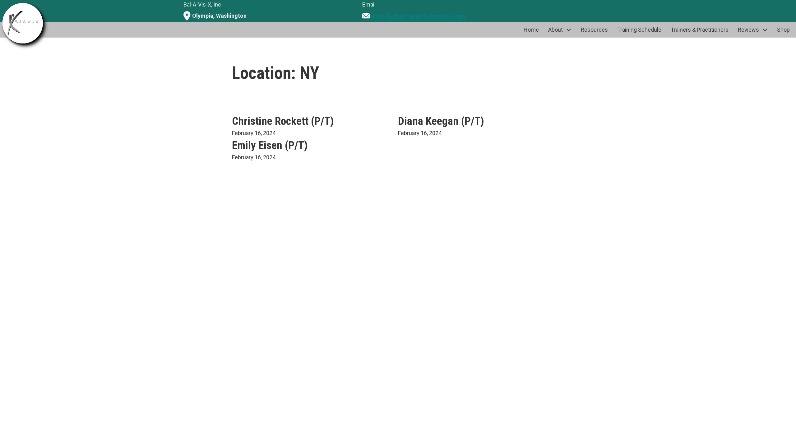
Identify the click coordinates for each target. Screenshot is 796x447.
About (555, 29)
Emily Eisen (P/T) (270, 145)
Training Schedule (639, 29)
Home (531, 29)
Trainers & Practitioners (700, 29)
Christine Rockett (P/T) (283, 121)
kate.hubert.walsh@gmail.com (418, 16)
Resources (594, 29)
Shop (783, 29)
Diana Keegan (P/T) (441, 121)
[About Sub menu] (569, 30)
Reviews (748, 29)
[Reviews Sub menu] (765, 30)
